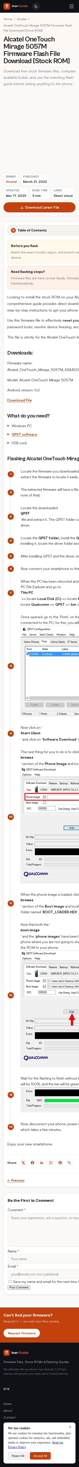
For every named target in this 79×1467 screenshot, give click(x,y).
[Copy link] (69, 1162)
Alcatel (22, 19)
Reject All (18, 1456)
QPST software (24, 434)
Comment (17, 1210)
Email (13, 1266)
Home (8, 19)
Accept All (40, 1456)
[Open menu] (71, 6)
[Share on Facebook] (32, 1162)
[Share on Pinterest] (60, 1162)
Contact (9, 1417)
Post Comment (19, 1287)
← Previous (15, 1180)
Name (13, 1251)
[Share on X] (23, 1162)
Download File (19, 400)
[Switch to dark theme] (36, 6)
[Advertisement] (39, 130)
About (8, 1410)
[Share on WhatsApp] (51, 1162)
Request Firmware (22, 1333)
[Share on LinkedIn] (41, 1162)
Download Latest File (42, 207)
